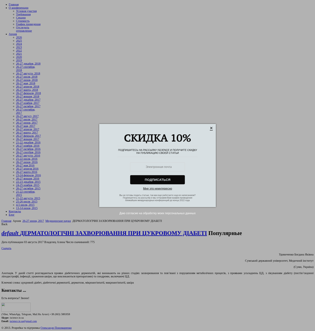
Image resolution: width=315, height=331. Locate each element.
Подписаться (157, 180)
